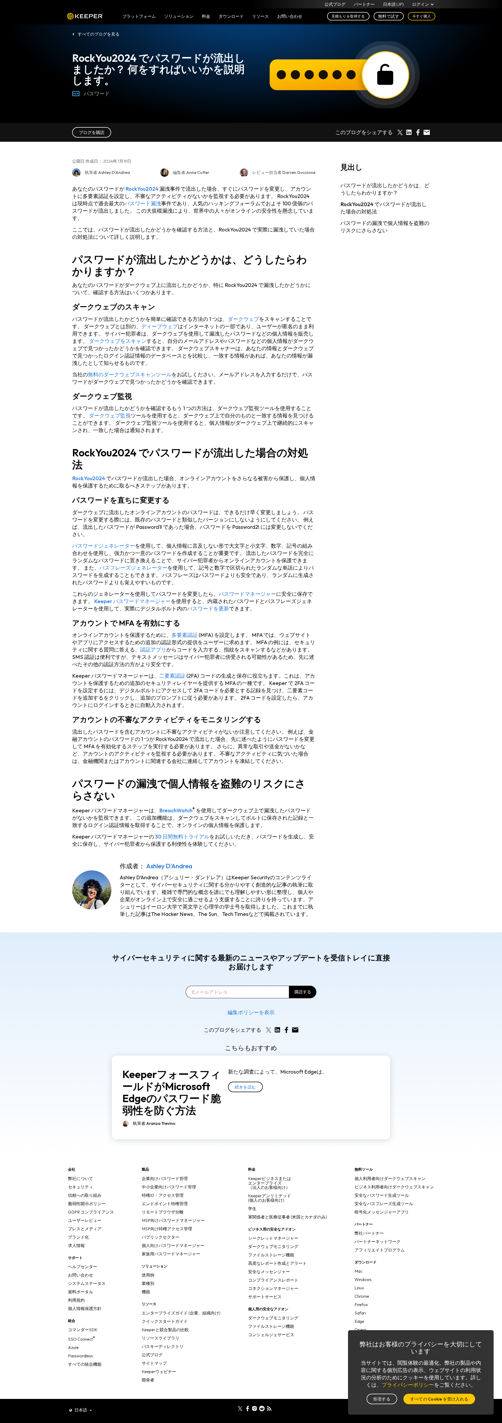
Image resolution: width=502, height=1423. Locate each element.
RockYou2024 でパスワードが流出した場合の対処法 (383, 208)
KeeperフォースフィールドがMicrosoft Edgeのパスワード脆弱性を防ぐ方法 (171, 1092)
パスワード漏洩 (142, 203)
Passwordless (80, 1355)
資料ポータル (80, 1291)
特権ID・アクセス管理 (163, 1195)
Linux (359, 1287)
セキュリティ (80, 1186)
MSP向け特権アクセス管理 (167, 1228)
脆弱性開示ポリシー (87, 1203)
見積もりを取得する (348, 16)
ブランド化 (78, 1237)
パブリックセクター (160, 1237)
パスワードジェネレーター (103, 545)
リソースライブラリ (160, 1338)
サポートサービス (265, 1296)
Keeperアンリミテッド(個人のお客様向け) (269, 1198)
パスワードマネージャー (247, 594)
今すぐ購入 (421, 16)
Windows (363, 1279)
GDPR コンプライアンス (91, 1212)
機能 (146, 1291)
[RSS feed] (269, 1407)
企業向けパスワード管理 (165, 1178)
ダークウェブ (243, 319)
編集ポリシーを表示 (251, 1012)
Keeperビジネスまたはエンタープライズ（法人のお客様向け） (269, 1183)
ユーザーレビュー (84, 1220)
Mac (358, 1271)
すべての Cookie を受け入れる (439, 1399)
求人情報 (76, 1245)
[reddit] (262, 1407)
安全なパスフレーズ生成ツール (384, 1203)
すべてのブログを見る (98, 34)
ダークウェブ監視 (110, 415)
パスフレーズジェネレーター (133, 567)
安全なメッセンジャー (269, 1271)
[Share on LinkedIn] (409, 132)
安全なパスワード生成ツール (382, 1195)
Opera (360, 1329)
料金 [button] (206, 16)
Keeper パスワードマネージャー (132, 601)
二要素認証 (172, 675)
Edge (359, 1321)
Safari (360, 1313)
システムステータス (87, 1283)
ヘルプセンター (82, 1266)
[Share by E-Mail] (427, 132)
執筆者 (154, 1123)
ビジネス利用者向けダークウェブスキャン (394, 1186)
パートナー (364, 4)
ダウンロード (231, 16)
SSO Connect (81, 1339)
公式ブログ (334, 4)
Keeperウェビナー (159, 1371)
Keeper (85, 16)
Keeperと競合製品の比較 (165, 1329)
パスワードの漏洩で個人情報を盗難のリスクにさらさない (384, 227)
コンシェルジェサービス (271, 1334)
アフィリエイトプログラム (380, 1249)
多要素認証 (185, 635)
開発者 (148, 1379)
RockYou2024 (142, 188)
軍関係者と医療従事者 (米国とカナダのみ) (287, 1217)
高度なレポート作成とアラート (277, 1263)
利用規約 (76, 1300)
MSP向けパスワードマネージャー (173, 1220)
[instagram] (254, 1407)
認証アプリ (153, 649)
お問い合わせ (80, 1275)
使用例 (148, 1275)
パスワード (97, 93)
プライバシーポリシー (408, 1384)
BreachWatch (175, 810)
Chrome (362, 1296)
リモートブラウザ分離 (163, 1212)
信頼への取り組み (84, 1195)
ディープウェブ (159, 326)
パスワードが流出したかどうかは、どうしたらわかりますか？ (384, 189)
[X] (240, 1407)
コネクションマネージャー (273, 1288)
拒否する (381, 1399)
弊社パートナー (369, 1233)
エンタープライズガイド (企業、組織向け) (181, 1313)
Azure (73, 1347)
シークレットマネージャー (273, 1238)
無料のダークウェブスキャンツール (130, 374)
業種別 (148, 1283)
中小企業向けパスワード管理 (169, 1186)
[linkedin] (233, 1407)
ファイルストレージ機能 (271, 1254)
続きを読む (245, 1087)
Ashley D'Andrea (169, 866)
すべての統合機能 (84, 1364)
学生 (252, 1208)
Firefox (361, 1304)
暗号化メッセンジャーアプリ (382, 1212)
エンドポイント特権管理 (165, 1203)
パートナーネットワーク (378, 1241)
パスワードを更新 (208, 608)
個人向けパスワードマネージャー (173, 1245)
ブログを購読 (91, 132)
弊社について (80, 1178)
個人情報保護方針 (84, 1308)
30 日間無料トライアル (182, 836)
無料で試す (388, 16)
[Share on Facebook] (418, 132)
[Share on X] (400, 132)
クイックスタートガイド (165, 1321)
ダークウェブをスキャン (117, 341)
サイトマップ (154, 1363)
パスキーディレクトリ (163, 1346)
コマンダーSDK (83, 1329)
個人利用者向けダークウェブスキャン (390, 1178)
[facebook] (247, 1407)
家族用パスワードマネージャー (171, 1253)
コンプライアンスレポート (273, 1280)
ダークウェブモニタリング (273, 1246)
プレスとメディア (84, 1228)
